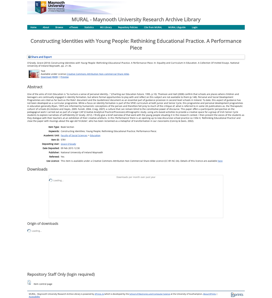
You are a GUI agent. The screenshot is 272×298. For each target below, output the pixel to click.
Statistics (89, 27)
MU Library (106, 27)
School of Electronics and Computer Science (149, 294)
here (220, 160)
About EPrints (209, 294)
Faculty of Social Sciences (74, 135)
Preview (64, 76)
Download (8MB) (49, 76)
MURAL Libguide (177, 27)
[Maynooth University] (49, 12)
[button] (29, 282)
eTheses (73, 27)
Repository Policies (128, 27)
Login (195, 27)
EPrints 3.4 (99, 294)
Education (95, 135)
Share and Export (41, 57)
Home (33, 27)
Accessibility (34, 296)
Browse (59, 27)
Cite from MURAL (153, 27)
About (46, 27)
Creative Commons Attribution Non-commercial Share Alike (98, 73)
